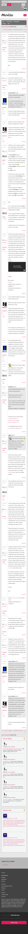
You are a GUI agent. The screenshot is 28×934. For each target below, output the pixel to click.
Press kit (3, 884)
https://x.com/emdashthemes (10, 824)
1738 (3, 141)
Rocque (4, 516)
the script (10, 568)
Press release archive (6, 886)
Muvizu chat (7, 810)
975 (5, 219)
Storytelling (6, 761)
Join (9, 4)
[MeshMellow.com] (15, 915)
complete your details (18, 29)
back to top (14, 922)
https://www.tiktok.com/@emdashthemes (13, 823)
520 (5, 635)
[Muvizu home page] (7, 14)
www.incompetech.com (13, 422)
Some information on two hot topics (12, 748)
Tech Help (7, 26)
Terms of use (4, 894)
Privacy (3, 892)
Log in (4, 4)
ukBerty (4, 217)
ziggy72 (4, 160)
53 (5, 51)
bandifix (10, 472)
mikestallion (12, 746)
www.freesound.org (12, 420)
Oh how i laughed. (8, 799)
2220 (3, 113)
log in (6, 29)
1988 (3, 164)
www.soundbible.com (13, 418)
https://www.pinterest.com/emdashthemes (14, 820)
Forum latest (7, 739)
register (10, 29)
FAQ (8, 23)
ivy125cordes (12, 797)
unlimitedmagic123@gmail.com (15, 428)
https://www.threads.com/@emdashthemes (14, 822)
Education (3, 879)
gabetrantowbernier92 (13, 837)
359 (5, 518)
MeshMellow (4, 875)
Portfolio (10, 282)
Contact (3, 877)
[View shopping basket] (25, 9)
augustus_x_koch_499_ (13, 818)
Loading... (5, 865)
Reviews (3, 888)
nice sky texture (15, 598)
